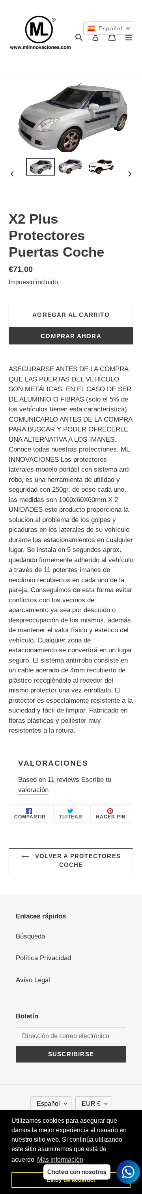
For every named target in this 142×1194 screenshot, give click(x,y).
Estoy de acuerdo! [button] (71, 1180)
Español (48, 1103)
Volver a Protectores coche (77, 860)
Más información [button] (60, 1159)
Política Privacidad (43, 958)
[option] (40, 166)
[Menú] (128, 37)
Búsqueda (30, 936)
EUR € (91, 1103)
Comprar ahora (71, 336)
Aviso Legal (33, 980)
